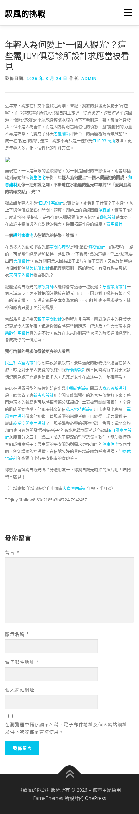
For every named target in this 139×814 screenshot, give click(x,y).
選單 (126, 12)
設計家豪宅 (23, 235)
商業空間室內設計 (29, 423)
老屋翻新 (62, 134)
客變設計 (97, 247)
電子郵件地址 (22, 662)
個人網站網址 (19, 690)
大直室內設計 (75, 488)
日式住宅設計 (51, 203)
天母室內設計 (21, 275)
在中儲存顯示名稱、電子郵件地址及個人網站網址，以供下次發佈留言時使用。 (68, 728)
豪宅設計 (114, 224)
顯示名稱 (17, 634)
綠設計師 (45, 287)
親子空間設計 (49, 319)
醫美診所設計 (37, 268)
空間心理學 (60, 247)
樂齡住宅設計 (17, 333)
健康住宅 (110, 444)
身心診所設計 (114, 388)
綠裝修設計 (76, 370)
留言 (12, 552)
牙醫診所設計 (114, 287)
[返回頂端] (70, 774)
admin (89, 79)
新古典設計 (43, 395)
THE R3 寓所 (104, 141)
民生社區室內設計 (21, 363)
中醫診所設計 (78, 388)
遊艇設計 (108, 217)
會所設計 (21, 261)
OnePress (95, 798)
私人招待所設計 (80, 409)
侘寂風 (104, 210)
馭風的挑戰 (25, 13)
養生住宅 (37, 178)
